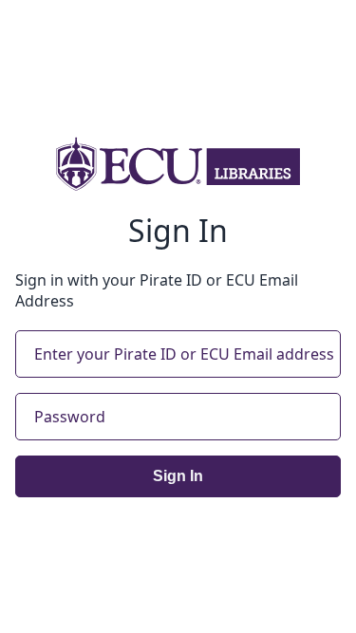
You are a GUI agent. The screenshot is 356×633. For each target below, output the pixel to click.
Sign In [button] (178, 476)
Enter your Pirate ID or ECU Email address (184, 354)
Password (69, 416)
